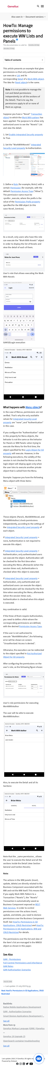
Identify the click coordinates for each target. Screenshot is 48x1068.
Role (16, 184)
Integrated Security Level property (23, 527)
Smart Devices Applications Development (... (23, 1016)
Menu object (33, 407)
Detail (20, 78)
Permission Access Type (22, 191)
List (18, 75)
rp (30, 986)
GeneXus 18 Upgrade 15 (14, 1036)
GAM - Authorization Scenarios (17, 1011)
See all (6, 1020)
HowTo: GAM (8, 981)
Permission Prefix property (27, 201)
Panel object (21, 82)
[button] (18, 17)
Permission (15, 187)
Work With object (36, 78)
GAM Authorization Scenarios (17, 969)
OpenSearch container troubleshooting (21, 1040)
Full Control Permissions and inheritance (22, 962)
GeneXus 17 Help (9, 48)
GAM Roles (8, 966)
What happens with (14, 407)
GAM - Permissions (12, 959)
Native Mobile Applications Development (22, 1007)
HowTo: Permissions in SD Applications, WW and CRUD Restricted (23, 929)
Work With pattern (30, 117)
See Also (8, 954)
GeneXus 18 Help (34, 45)
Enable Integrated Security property (26, 134)
